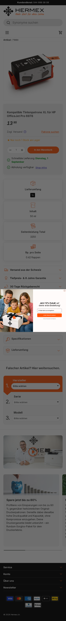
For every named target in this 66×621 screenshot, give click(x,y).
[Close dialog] (64, 291)
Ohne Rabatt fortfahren (49, 318)
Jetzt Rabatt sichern (49, 315)
